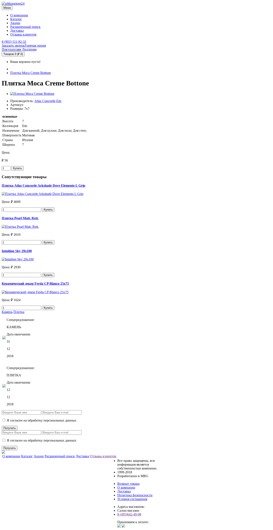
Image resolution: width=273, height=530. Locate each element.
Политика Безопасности (134, 495)
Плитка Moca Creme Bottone (30, 73)
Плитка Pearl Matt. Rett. (20, 218)
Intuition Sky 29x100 (17, 251)
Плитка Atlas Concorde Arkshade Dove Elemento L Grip (43, 185)
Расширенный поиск (25, 27)
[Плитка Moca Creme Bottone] (32, 93)
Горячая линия (35, 45)
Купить (17, 168)
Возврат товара (128, 483)
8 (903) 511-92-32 (14, 41)
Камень (7, 312)
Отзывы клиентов (23, 34)
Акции (15, 23)
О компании (19, 15)
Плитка (18, 312)
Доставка (17, 30)
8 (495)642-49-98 (129, 514)
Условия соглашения (132, 499)
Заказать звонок (13, 45)
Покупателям (11, 49)
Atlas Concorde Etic (48, 101)
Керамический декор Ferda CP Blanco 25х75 (35, 283)
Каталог (16, 19)
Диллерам (29, 49)
